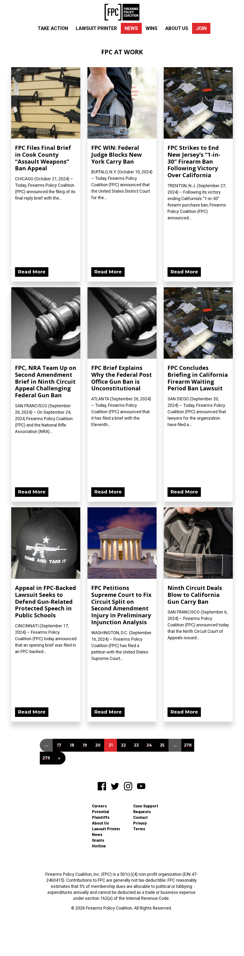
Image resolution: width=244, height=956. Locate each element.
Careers (99, 806)
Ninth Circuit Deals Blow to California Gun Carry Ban (195, 594)
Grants (98, 840)
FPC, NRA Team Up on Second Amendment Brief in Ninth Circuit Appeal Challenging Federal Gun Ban (45, 381)
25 (162, 745)
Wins (152, 28)
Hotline (99, 846)
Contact (140, 817)
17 (59, 745)
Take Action (53, 28)
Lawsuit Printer (96, 28)
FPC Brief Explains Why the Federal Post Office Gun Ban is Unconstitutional (121, 378)
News (131, 28)
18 (72, 745)
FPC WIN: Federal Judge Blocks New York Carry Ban (116, 154)
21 (111, 745)
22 (123, 745)
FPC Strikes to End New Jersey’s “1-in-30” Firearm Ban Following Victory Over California (194, 161)
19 (85, 745)
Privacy (140, 823)
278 (188, 745)
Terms (139, 829)
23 (136, 745)
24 (149, 745)
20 (97, 745)
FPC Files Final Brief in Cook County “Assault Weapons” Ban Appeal (43, 158)
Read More (32, 272)
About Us (176, 28)
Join (201, 28)
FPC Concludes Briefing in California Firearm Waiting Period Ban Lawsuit (198, 378)
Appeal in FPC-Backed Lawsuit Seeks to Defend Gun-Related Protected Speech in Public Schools (45, 601)
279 (46, 758)
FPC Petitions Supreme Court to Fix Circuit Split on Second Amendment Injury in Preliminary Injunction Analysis (121, 605)
